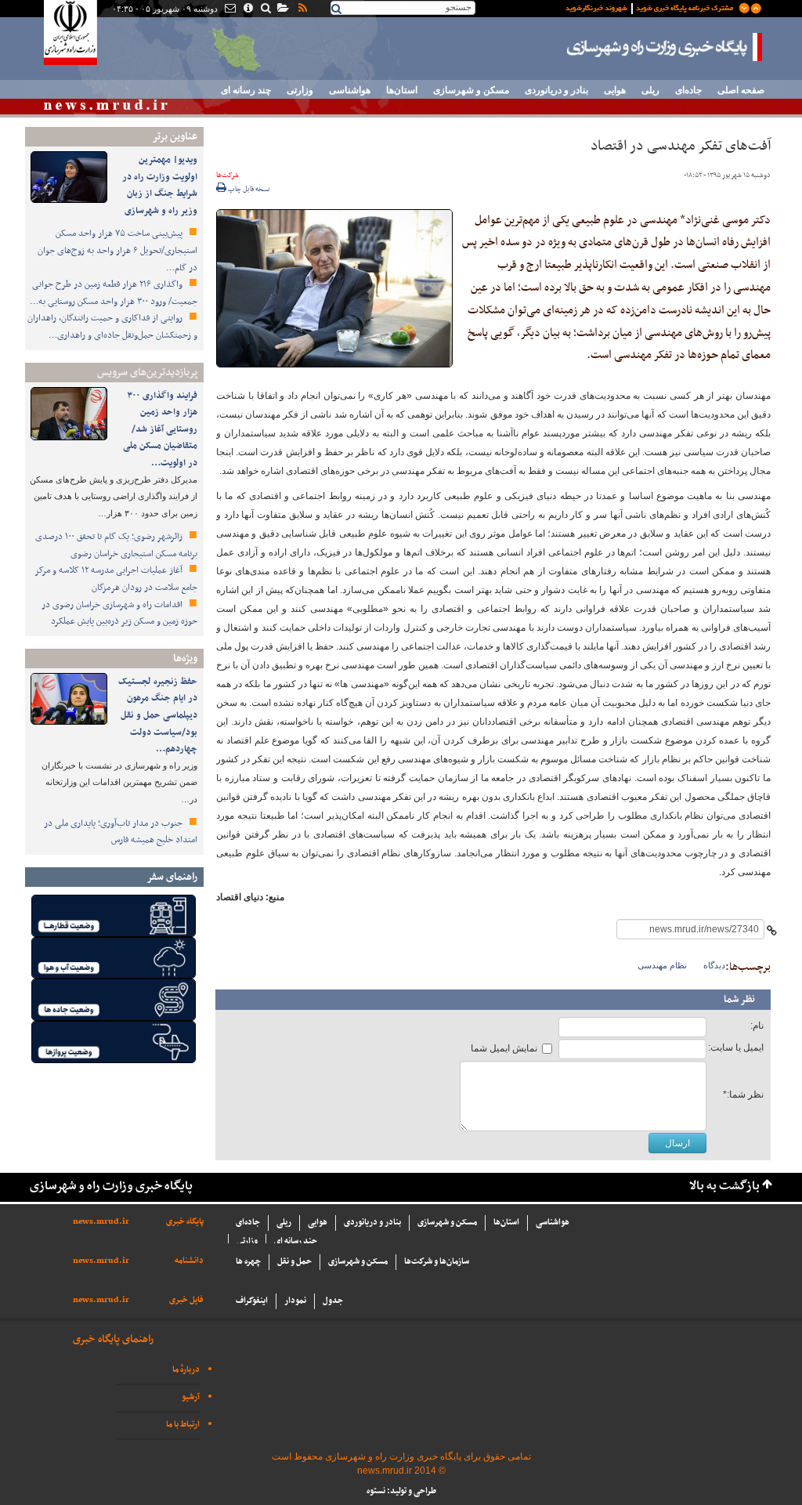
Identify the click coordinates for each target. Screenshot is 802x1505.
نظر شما (739, 999)
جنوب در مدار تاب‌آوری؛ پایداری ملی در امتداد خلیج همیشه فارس (120, 832)
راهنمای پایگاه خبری (113, 1339)
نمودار (295, 1300)
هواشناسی (349, 90)
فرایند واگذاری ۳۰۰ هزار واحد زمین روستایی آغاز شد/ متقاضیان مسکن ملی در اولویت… (160, 429)
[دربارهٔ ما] (247, 9)
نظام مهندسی (662, 965)
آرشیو (191, 1397)
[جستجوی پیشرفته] (265, 9)
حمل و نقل (294, 1261)
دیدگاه (714, 965)
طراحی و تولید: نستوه (401, 1491)
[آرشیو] (282, 9)
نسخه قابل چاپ (248, 189)
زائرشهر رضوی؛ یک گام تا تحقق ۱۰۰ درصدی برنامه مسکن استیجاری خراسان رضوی (116, 545)
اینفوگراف (252, 1300)
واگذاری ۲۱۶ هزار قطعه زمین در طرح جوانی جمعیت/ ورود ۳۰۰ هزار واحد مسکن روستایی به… (113, 293)
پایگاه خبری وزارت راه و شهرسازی (665, 47)
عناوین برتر (174, 137)
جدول (333, 1300)
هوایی (615, 90)
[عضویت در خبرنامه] (651, 7)
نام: (757, 1025)
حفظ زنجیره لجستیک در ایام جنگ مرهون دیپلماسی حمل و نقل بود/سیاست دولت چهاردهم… (157, 715)
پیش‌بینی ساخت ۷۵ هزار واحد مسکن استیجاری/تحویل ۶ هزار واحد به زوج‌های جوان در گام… (117, 250)
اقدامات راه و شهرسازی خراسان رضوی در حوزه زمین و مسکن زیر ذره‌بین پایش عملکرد (119, 613)
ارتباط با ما (183, 1424)
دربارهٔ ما (186, 1369)
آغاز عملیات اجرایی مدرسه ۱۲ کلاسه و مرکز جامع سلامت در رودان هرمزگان (115, 579)
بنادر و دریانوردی (556, 90)
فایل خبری (186, 1300)
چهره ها (248, 1261)
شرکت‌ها (227, 175)
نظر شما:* (743, 1094)
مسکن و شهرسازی (471, 90)
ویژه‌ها (185, 658)
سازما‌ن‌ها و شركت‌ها (436, 1261)
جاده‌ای (688, 90)
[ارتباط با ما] (229, 9)
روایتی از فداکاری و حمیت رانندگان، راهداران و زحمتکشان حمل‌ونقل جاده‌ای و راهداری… (112, 326)
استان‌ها (401, 90)
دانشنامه (189, 1261)
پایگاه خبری (185, 1221)
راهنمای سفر (171, 877)
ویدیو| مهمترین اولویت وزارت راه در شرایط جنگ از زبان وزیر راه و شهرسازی (159, 185)
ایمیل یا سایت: (736, 1047)
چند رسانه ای (246, 90)
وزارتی (300, 90)
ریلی (650, 90)
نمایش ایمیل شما (504, 1048)
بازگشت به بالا (724, 1187)
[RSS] (301, 9)
